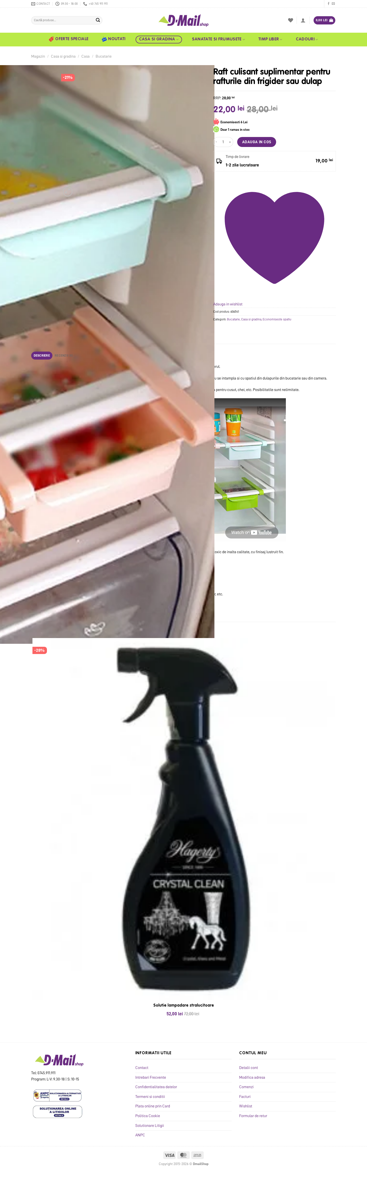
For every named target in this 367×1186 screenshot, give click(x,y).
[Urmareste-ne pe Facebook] (328, 3)
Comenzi (246, 1087)
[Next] (79, 189)
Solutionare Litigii (149, 1126)
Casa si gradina (157, 39)
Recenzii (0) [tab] (64, 355)
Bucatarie (104, 56)
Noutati (116, 39)
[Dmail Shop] (183, 20)
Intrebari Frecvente (150, 1077)
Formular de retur (253, 1116)
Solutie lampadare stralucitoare (183, 1006)
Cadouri (305, 39)
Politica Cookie (147, 1116)
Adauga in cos (256, 142)
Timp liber (268, 39)
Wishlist (245, 1106)
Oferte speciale (71, 39)
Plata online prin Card (152, 1106)
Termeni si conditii (150, 1097)
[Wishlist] (290, 20)
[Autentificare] (303, 20)
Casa (85, 56)
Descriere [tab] (42, 355)
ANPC (140, 1135)
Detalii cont (248, 1068)
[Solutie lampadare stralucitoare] (183, 819)
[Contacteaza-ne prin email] (333, 3)
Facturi (245, 1097)
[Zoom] (68, 191)
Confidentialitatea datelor (156, 1087)
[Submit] (98, 20)
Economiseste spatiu (277, 319)
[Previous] (33, 1033)
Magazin (38, 56)
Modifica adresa (252, 1077)
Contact (141, 1068)
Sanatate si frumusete (217, 39)
